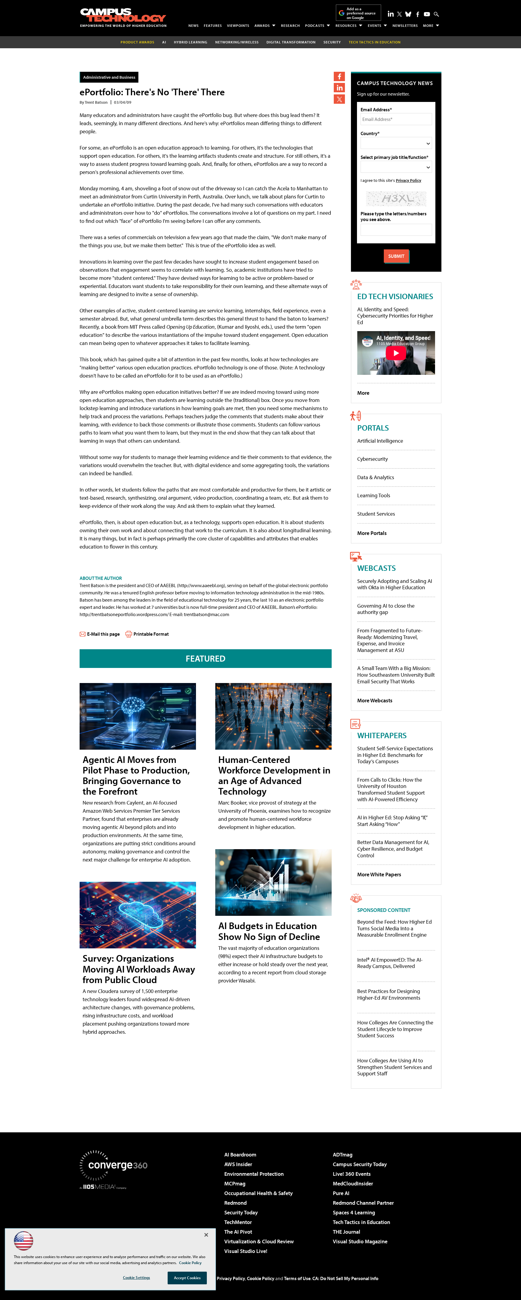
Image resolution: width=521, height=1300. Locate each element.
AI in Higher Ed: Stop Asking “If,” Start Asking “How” (392, 820)
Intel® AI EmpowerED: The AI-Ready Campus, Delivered (390, 963)
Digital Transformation (291, 42)
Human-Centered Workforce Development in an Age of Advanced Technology (274, 775)
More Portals (372, 533)
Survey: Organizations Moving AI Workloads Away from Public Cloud (139, 968)
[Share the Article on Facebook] (339, 76)
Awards (262, 25)
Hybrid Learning (190, 42)
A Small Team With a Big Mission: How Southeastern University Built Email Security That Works (396, 675)
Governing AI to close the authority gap (386, 609)
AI (164, 42)
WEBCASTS (376, 567)
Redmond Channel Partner (363, 1202)
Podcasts (314, 25)
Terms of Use (297, 1278)
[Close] (206, 1234)
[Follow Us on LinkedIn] (391, 14)
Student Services (376, 513)
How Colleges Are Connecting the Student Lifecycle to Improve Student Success (395, 1029)
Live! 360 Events (352, 1173)
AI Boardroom (240, 1154)
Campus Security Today (360, 1164)
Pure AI (341, 1193)
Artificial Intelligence (380, 440)
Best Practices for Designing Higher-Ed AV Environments (388, 994)
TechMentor (238, 1222)
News (193, 25)
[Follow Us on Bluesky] (408, 14)
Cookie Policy (260, 1278)
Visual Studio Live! (245, 1251)
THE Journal (346, 1231)
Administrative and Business (109, 77)
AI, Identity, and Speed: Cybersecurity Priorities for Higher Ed (395, 316)
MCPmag (234, 1183)
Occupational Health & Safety (258, 1193)
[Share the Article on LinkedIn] (339, 87)
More (428, 25)
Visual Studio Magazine (360, 1241)
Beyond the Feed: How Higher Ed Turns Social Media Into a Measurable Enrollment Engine (394, 928)
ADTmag (342, 1154)
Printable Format (151, 634)
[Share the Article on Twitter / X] (339, 99)
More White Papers (379, 874)
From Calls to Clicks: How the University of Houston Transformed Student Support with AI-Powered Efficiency (391, 789)
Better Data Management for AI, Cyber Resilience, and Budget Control (393, 849)
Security (332, 42)
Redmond (235, 1202)
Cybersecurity (372, 458)
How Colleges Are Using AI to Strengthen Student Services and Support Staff (394, 1067)
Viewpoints (238, 25)
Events (374, 25)
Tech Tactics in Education (361, 1222)
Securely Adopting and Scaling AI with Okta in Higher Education (394, 584)
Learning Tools (373, 495)
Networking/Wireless (237, 42)
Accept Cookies (187, 1277)
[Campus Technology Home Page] (123, 17)
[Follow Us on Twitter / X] (399, 14)
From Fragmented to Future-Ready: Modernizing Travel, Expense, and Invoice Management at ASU (390, 640)
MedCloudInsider (353, 1183)
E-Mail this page (103, 634)
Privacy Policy (408, 180)
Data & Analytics (375, 477)
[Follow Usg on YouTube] (427, 14)
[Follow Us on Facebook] (418, 14)
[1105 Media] (116, 1220)
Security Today (241, 1212)
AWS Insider (238, 1164)
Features (213, 25)
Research (290, 25)
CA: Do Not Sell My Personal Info (345, 1278)
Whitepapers (382, 735)
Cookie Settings (136, 1277)
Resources (346, 25)
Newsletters (405, 25)
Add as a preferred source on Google (361, 13)
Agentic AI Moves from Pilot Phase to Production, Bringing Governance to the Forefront (136, 775)
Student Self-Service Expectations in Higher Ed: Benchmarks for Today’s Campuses (395, 755)
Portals (373, 427)
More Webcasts (375, 700)
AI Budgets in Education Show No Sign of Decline (269, 930)
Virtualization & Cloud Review (259, 1241)
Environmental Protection (254, 1173)
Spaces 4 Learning (354, 1212)
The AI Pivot (238, 1231)
